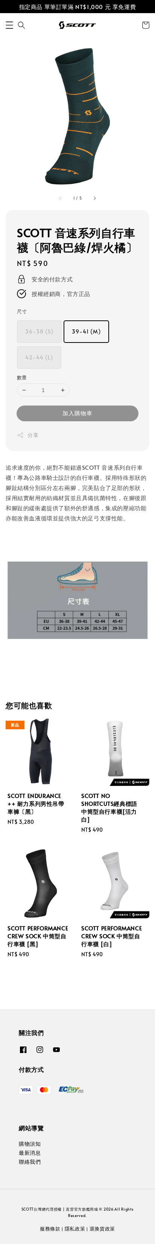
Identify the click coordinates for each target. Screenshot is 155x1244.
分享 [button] (32, 435)
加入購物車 (77, 413)
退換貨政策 (102, 1228)
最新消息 (30, 1152)
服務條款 (50, 1228)
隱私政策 (75, 1228)
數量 (22, 377)
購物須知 (30, 1143)
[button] (9, 25)
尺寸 (22, 311)
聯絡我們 (30, 1161)
